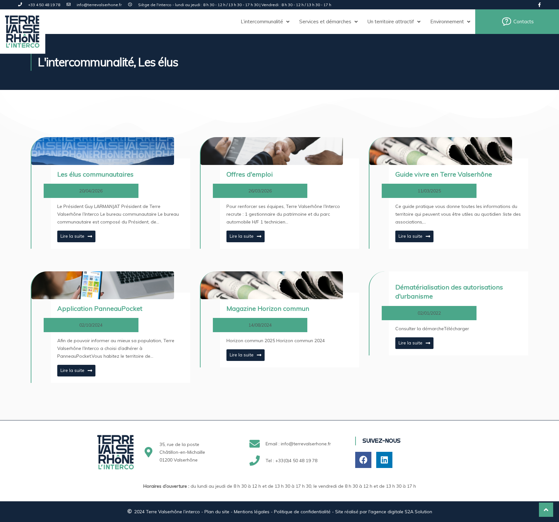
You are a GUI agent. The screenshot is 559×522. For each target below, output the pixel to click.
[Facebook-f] (539, 4)
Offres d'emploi (249, 174)
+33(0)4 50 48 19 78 (296, 460)
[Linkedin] (384, 460)
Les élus (158, 62)
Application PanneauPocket (99, 308)
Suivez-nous (381, 441)
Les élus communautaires (95, 174)
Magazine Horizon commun (267, 308)
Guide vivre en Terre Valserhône (443, 174)
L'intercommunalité (86, 62)
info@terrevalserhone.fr (306, 444)
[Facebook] (363, 460)
